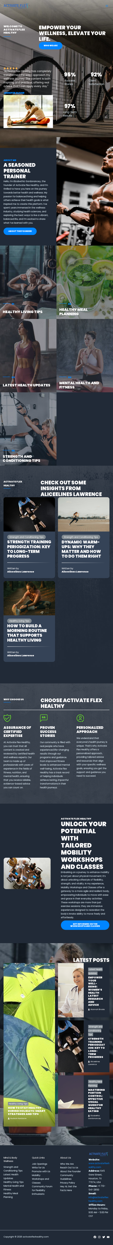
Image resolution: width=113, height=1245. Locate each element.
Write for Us (38, 1167)
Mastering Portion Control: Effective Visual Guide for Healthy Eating (96, 1100)
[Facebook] (95, 1237)
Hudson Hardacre (18, 1118)
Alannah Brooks (97, 1009)
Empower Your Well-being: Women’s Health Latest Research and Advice (95, 991)
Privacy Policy (67, 1182)
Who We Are (67, 1163)
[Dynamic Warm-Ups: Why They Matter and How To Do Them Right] (83, 514)
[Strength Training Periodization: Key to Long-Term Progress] (29, 514)
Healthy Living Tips (23, 311)
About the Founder (70, 1171)
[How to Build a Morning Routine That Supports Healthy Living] (29, 598)
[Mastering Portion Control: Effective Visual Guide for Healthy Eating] (71, 1100)
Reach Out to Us (69, 1167)
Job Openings (39, 1163)
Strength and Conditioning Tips (21, 458)
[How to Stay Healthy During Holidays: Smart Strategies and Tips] (29, 1045)
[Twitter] (103, 1237)
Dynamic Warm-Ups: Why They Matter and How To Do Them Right (81, 549)
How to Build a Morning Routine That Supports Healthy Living (27, 633)
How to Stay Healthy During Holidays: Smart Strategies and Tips (26, 1111)
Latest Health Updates (26, 385)
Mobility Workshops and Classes (40, 1179)
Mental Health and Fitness (79, 385)
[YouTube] (108, 1237)
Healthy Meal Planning (73, 311)
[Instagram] (99, 1237)
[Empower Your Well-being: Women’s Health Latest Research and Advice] (71, 990)
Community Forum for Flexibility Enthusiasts (42, 1190)
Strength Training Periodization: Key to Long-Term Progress (29, 549)
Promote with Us (41, 1171)
